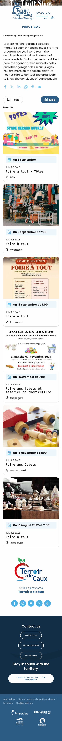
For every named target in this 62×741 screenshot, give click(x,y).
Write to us (31, 635)
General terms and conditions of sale (36, 699)
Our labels (8, 703)
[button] (46, 17)
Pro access (31, 655)
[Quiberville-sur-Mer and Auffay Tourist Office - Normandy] (23, 10)
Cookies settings (24, 703)
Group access (31, 645)
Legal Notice (9, 699)
